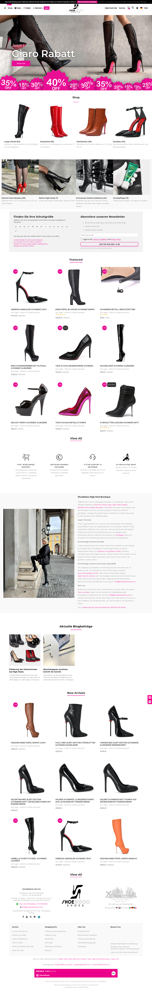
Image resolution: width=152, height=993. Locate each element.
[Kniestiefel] (58, 121)
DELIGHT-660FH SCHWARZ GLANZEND (29, 423)
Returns (48, 950)
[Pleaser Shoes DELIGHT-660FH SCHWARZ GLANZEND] (31, 399)
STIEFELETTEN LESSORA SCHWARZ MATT (119, 423)
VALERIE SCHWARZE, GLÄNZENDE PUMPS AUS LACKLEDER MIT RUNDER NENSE (74, 800)
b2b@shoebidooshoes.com (120, 595)
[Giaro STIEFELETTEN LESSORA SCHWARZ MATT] (120, 399)
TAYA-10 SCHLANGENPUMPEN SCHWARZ (74, 366)
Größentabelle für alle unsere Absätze (28, 240)
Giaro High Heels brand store (98, 959)
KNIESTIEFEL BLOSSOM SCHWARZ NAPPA (74, 309)
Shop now (21, 63)
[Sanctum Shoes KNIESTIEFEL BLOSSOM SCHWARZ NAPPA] (76, 286)
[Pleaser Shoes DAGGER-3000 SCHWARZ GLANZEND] (120, 343)
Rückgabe (120, 535)
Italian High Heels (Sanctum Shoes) (72, 959)
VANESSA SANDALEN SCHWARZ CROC (29, 309)
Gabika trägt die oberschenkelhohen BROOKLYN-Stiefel (104, 607)
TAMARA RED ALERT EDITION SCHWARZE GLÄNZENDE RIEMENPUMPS (119, 744)
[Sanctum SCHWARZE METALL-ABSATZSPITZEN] (120, 286)
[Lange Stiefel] (22, 121)
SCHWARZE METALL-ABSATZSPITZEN (117, 309)
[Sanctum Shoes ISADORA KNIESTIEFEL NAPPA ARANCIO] (120, 835)
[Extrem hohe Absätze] (20, 177)
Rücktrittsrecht (83, 931)
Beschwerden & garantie (87, 935)
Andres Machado (96, 508)
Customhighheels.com (101, 965)
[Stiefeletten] (94, 121)
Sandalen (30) (130, 144)
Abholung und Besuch (53, 947)
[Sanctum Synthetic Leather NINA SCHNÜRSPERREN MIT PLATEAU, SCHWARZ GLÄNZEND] (31, 343)
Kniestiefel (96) (57, 144)
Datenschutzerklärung (86, 939)
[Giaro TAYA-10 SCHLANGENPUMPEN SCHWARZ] (76, 343)
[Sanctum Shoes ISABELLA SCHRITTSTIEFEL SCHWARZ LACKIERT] (31, 835)
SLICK (109, 508)
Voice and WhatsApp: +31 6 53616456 (33, 904)
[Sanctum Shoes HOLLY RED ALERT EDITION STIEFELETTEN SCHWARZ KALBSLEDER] (76, 719)
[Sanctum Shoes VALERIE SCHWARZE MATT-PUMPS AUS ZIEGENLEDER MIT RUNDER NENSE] (120, 776)
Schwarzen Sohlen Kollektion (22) (92, 202)
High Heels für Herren (86, 576)
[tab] (76, 693)
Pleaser (124, 505)
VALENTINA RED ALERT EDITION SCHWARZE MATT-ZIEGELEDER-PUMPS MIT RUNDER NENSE (31, 801)
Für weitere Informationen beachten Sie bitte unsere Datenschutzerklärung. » (122, 2)
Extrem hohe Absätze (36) (19, 200)
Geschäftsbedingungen (87, 943)
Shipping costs (50, 935)
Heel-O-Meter (17, 943)
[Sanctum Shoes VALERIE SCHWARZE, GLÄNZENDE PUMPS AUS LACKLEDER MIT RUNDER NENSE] (76, 776)
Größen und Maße (19, 935)
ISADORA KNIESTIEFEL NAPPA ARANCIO (118, 859)
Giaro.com (115, 959)
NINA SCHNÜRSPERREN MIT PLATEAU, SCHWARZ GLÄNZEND (28, 367)
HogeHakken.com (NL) (63, 965)
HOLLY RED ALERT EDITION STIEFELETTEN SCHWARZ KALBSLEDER (75, 744)
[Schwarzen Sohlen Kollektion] (94, 177)
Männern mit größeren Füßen (109, 551)
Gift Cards (48, 943)
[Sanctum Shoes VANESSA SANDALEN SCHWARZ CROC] (31, 286)
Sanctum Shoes (101, 505)
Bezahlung (49, 939)
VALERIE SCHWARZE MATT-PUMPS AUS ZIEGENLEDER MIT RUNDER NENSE (118, 800)
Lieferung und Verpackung (55, 931)
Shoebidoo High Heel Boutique (94, 497)
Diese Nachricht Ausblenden (87, 2)
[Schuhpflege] (131, 177)
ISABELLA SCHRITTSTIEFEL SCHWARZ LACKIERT (29, 860)
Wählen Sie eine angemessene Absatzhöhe (31, 244)
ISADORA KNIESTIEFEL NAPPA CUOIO (28, 743)
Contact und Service (20, 931)
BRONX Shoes (83, 508)
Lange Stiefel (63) (21, 144)
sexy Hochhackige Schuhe (88, 573)
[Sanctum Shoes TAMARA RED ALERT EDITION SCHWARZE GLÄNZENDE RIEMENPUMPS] (120, 719)
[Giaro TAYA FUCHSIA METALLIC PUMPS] (76, 399)
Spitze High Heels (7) (57, 199)
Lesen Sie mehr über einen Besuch (124, 952)
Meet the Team (18, 950)
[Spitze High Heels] (57, 177)
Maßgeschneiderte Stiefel (24, 246)
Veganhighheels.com (82, 965)
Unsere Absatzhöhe (19, 939)
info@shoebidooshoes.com (125, 582)
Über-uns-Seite (83, 592)
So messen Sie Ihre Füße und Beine (28, 242)
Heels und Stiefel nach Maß (22, 947)
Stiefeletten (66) (94, 144)
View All (76, 438)
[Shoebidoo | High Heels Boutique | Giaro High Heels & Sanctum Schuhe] (76, 7)
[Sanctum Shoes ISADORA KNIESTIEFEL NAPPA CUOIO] (31, 719)
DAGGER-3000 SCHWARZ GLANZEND (117, 366)
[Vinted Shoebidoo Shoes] (39, 917)
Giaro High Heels (114, 505)
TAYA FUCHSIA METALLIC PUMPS (70, 423)
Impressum (82, 947)
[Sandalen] (130, 121)
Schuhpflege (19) (130, 199)
